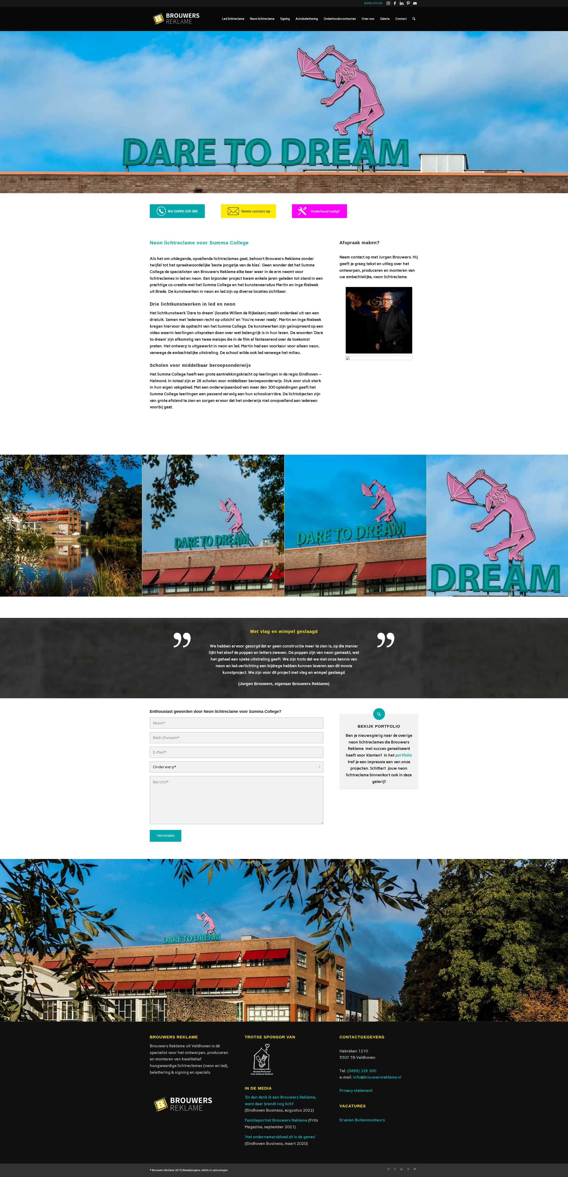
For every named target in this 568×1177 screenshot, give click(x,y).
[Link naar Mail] (415, 3)
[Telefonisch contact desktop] (177, 211)
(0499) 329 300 (361, 1070)
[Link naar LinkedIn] (401, 3)
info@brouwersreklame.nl (377, 1077)
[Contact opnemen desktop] (248, 211)
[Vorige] (10, 525)
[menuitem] (233, 19)
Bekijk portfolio (379, 726)
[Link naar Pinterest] (408, 3)
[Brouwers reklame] (176, 19)
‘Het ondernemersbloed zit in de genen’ (280, 1136)
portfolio (403, 755)
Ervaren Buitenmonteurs (362, 1120)
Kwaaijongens (191, 1170)
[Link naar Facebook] (395, 3)
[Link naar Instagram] (388, 3)
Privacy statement (356, 1090)
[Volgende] (558, 525)
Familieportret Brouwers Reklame (276, 1120)
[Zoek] (414, 19)
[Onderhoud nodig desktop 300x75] (319, 211)
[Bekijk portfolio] (379, 714)
